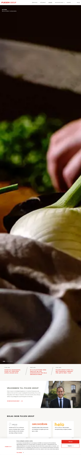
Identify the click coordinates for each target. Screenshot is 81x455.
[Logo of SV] (8, 2)
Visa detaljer (19, 452)
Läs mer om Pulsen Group (13, 401)
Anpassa (70, 445)
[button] (2, 361)
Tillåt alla (70, 441)
